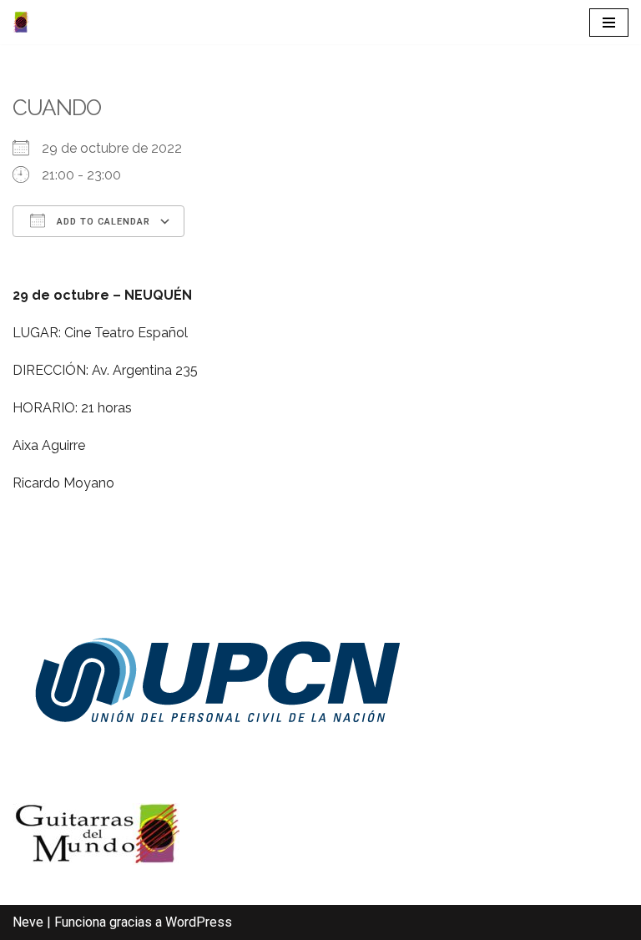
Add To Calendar (101, 221)
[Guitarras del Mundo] (21, 22)
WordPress (198, 922)
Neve (28, 922)
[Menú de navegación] (608, 22)
